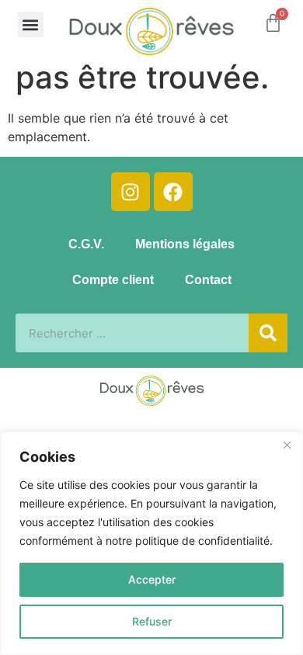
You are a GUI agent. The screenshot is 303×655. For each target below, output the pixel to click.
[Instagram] (130, 191)
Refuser (152, 621)
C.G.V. (86, 244)
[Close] (286, 444)
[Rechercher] (268, 333)
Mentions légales (185, 244)
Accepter (152, 579)
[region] (151, 543)
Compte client (113, 279)
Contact (208, 279)
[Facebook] (173, 191)
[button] (31, 24)
